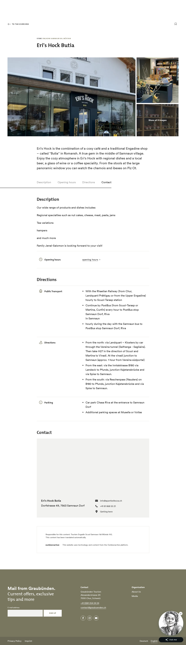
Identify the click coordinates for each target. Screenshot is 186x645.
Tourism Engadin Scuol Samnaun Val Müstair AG (91, 534)
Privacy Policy (15, 641)
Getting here (106, 511)
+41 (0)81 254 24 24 (90, 603)
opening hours (90, 259)
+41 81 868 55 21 (108, 506)
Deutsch (144, 641)
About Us (136, 591)
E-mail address (13, 608)
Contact (106, 182)
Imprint (28, 641)
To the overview (20, 24)
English (154, 641)
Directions (88, 182)
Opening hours (67, 182)
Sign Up (52, 613)
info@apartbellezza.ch (111, 500)
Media (135, 596)
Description (44, 182)
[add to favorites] (175, 24)
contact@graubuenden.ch (93, 607)
